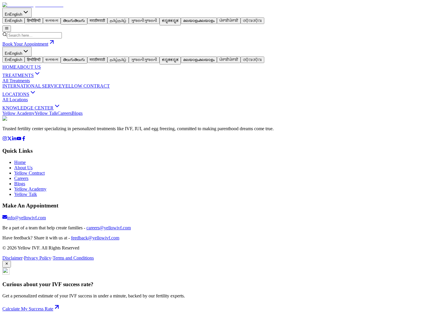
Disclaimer (12, 257)
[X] (9, 139)
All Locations (15, 99)
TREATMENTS (18, 75)
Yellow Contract (29, 172)
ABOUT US (29, 67)
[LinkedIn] (14, 139)
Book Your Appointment (25, 43)
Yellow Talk (46, 113)
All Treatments (16, 80)
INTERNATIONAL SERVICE (32, 85)
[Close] (6, 264)
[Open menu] (6, 28)
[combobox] (34, 35)
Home (20, 162)
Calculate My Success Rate (27, 308)
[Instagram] (4, 139)
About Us (23, 167)
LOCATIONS (15, 94)
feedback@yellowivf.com (95, 237)
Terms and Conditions (73, 257)
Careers (64, 113)
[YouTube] (19, 139)
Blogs (77, 113)
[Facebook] (23, 139)
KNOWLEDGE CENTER (28, 107)
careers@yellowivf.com (108, 227)
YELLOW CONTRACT (86, 85)
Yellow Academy (18, 113)
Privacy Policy (37, 257)
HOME (9, 67)
